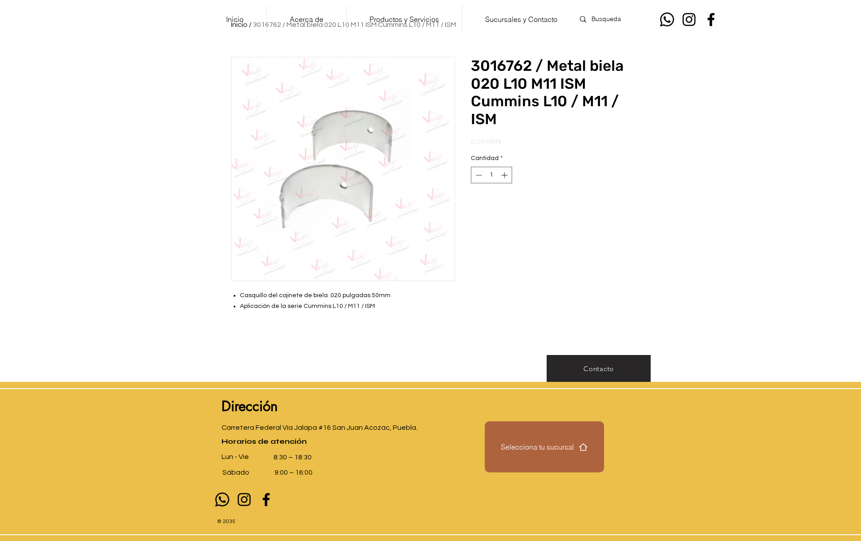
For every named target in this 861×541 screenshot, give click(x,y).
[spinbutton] (491, 175)
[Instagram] (689, 19)
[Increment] (505, 175)
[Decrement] (477, 175)
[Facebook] (711, 19)
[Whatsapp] (667, 19)
